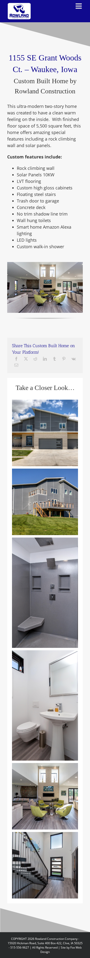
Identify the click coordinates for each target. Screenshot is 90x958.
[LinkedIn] (45, 359)
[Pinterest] (64, 359)
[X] (26, 359)
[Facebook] (16, 359)
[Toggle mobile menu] (79, 6)
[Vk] (73, 359)
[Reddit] (35, 359)
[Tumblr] (54, 359)
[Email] (16, 365)
